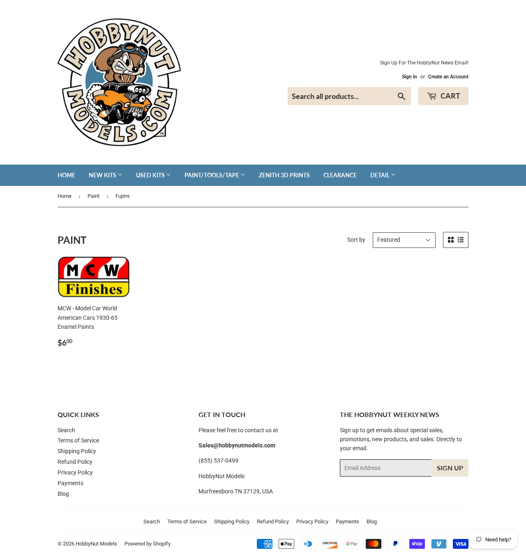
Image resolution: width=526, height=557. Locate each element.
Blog (63, 494)
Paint (93, 196)
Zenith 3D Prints (284, 175)
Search (66, 430)
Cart (449, 95)
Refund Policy (75, 461)
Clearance (340, 175)
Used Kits (151, 175)
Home (66, 175)
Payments (70, 483)
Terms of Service (78, 440)
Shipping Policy (77, 451)
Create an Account (448, 77)
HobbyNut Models (96, 544)
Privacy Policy (75, 472)
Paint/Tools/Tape (212, 175)
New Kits (103, 175)
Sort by (356, 239)
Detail (380, 175)
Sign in (409, 77)
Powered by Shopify (148, 544)
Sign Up (450, 468)
